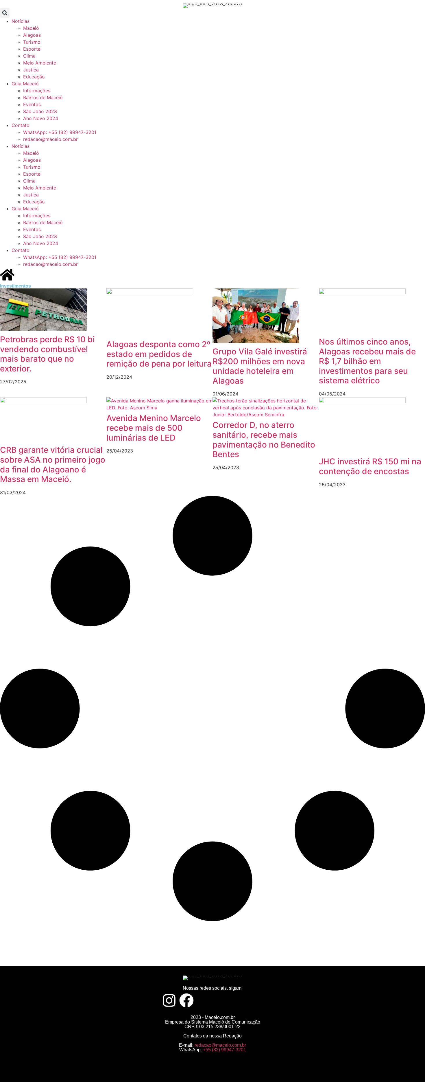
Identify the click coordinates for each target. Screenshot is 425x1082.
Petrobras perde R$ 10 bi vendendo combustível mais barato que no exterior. (47, 353)
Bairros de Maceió (43, 97)
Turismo (31, 42)
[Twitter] (204, 1000)
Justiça (31, 70)
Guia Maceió (25, 84)
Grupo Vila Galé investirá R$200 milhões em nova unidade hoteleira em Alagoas (259, 366)
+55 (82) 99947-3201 (224, 1049)
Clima (29, 56)
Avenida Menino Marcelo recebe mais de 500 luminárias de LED (153, 427)
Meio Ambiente (39, 63)
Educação (34, 77)
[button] (5, 13)
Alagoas (32, 35)
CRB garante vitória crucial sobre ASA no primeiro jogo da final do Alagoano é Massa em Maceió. (52, 464)
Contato (20, 125)
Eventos (32, 104)
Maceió (31, 28)
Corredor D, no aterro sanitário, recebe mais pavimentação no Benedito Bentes (263, 439)
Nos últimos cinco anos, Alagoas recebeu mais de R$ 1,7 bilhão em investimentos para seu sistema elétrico (367, 361)
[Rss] (238, 1000)
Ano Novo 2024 (40, 118)
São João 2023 (40, 111)
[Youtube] (221, 1000)
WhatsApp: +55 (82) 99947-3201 (59, 132)
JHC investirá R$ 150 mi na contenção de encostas (370, 466)
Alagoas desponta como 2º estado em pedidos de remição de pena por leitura (159, 354)
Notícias (20, 21)
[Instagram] (169, 1000)
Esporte (31, 49)
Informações (36, 90)
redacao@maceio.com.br (50, 139)
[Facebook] (186, 1000)
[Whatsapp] (256, 1000)
